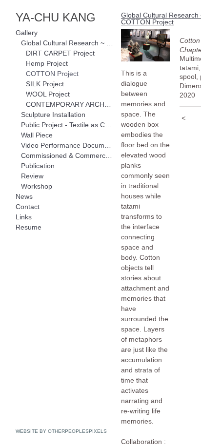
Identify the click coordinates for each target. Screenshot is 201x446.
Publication (38, 166)
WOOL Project (48, 94)
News (24, 196)
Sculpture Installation (53, 114)
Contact (28, 207)
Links (24, 217)
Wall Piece (37, 135)
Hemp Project (47, 63)
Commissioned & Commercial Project (67, 155)
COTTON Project (52, 74)
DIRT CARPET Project (60, 53)
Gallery (27, 33)
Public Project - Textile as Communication (67, 125)
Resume (28, 227)
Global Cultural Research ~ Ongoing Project (67, 43)
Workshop (36, 186)
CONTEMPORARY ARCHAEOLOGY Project (69, 104)
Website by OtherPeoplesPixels (61, 431)
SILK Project (45, 84)
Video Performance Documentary (67, 145)
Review (32, 176)
